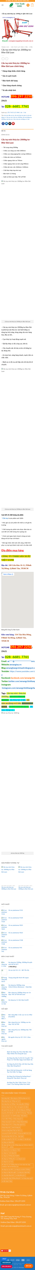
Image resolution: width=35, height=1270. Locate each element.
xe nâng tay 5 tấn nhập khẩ (9, 1153)
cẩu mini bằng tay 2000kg (23, 1110)
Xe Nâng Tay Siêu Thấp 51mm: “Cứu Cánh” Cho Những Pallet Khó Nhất (18, 1083)
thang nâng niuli (6, 1127)
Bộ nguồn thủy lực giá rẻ (8, 1110)
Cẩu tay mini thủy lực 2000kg (14, 117)
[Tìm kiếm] (28, 5)
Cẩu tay (5, 518)
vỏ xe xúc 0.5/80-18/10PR (9, 1133)
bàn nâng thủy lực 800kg (8, 1104)
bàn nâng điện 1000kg (23, 1104)
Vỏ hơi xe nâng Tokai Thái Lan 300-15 (12, 1130)
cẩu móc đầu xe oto (9, 115)
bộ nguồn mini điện (23, 1107)
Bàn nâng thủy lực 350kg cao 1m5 (11, 1101)
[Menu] (2, 5)
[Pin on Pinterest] (13, 123)
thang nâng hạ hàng (22, 1121)
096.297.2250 (20, 1201)
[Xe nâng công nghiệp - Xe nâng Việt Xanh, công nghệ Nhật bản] (17, 5)
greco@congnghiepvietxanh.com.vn (18, 1205)
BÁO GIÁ (28, 1266)
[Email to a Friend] (9, 123)
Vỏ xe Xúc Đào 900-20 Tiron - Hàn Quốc (12, 1136)
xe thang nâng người (27, 1178)
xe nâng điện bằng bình (8, 1175)
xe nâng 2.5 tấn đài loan (24, 1139)
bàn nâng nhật (5, 1098)
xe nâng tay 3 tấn (15, 1150)
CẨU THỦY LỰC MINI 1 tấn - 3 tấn (21, 47)
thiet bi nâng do (16, 1127)
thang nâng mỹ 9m (7, 1124)
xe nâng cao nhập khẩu (8, 1142)
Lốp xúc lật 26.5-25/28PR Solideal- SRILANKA (14, 1115)
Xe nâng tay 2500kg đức (8, 1158)
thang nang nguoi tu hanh (8, 1121)
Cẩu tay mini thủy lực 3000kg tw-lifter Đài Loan (8, 888)
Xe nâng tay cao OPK (7, 1169)
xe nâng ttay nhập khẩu (23, 1172)
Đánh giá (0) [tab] (5, 134)
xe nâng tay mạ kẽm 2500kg (22, 1169)
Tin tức (28, 1263)
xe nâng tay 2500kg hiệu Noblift (10, 1155)
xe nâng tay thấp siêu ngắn (9, 1172)
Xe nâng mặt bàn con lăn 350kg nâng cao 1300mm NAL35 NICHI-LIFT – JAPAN (17, 1146)
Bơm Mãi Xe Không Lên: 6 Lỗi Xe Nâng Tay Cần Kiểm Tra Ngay (19, 1071)
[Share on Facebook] (3, 123)
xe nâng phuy (5, 1150)
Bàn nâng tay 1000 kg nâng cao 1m (20, 1098)
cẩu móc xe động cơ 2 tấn (22, 119)
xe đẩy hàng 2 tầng (7, 1181)
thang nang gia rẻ (17, 1118)
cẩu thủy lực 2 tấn (11, 119)
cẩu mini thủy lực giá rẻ (21, 115)
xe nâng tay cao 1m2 (7, 1161)
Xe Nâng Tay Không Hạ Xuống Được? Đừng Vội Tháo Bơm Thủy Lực (19, 1077)
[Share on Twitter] (6, 123)
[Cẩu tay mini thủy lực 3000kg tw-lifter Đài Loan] (9, 875)
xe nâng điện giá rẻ (20, 1175)
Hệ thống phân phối (18, 1263)
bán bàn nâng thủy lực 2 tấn (9, 1107)
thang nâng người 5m (19, 1124)
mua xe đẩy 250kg (7, 1118)
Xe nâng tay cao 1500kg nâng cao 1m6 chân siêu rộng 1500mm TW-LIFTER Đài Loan (16, 1165)
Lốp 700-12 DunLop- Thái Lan (23, 1112)
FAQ (20, 1264)
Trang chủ (5, 47)
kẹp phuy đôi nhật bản (7, 1112)
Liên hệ (16, 1264)
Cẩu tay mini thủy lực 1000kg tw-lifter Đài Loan (25, 888)
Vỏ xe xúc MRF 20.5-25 (24, 1133)
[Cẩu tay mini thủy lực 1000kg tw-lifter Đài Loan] (26, 875)
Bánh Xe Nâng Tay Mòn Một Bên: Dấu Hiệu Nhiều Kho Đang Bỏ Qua (19, 1052)
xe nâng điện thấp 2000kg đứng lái (11, 1178)
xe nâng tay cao (21, 1158)
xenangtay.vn (15, 665)
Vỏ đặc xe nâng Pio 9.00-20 (9, 1139)
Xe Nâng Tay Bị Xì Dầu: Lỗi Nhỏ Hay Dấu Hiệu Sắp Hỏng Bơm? (20, 1065)
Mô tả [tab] (3, 131)
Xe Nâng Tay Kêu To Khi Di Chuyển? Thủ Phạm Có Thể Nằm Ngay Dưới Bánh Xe (20, 1059)
